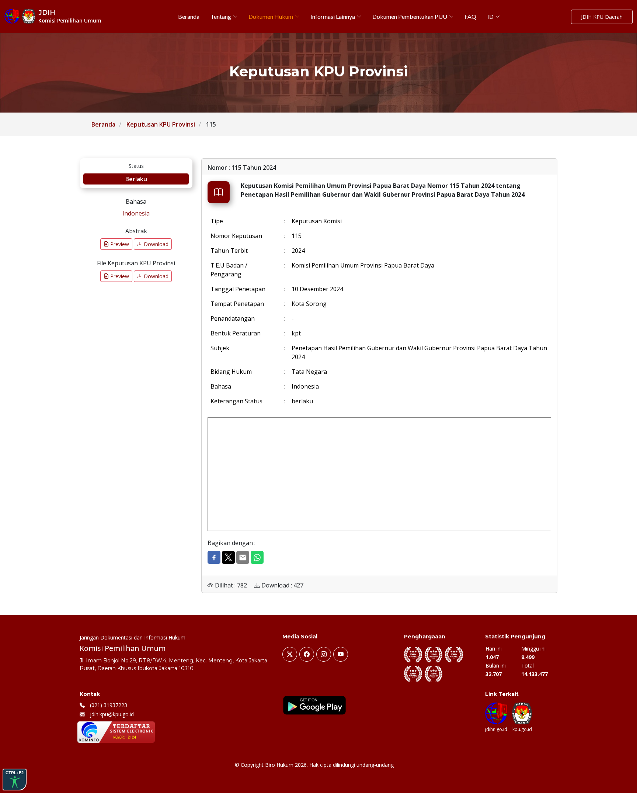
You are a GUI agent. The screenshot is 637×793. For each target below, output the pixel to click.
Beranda (103, 124)
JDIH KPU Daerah (602, 16)
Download (155, 244)
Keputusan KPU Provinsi (160, 124)
